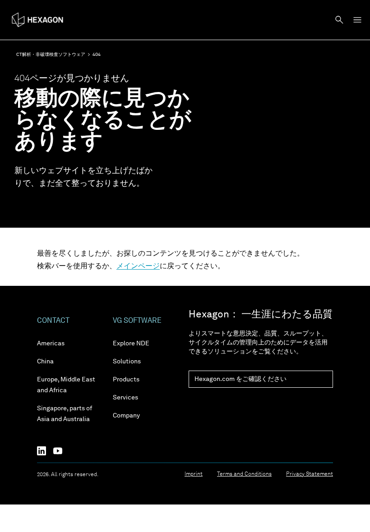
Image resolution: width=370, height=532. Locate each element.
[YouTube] (61, 450)
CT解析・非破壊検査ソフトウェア (50, 54)
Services (125, 397)
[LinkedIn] (45, 450)
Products (126, 379)
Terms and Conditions (244, 474)
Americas (51, 343)
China (45, 361)
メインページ (138, 266)
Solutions (127, 361)
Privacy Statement (309, 474)
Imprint (194, 474)
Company (126, 416)
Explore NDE (131, 343)
